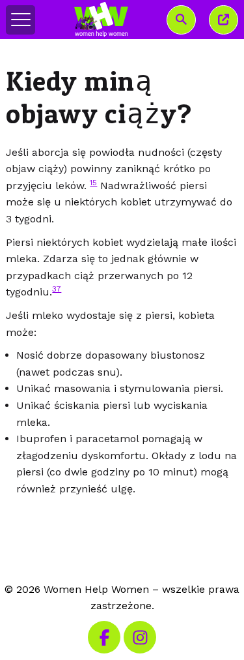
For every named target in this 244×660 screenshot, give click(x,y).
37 (56, 288)
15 (93, 182)
